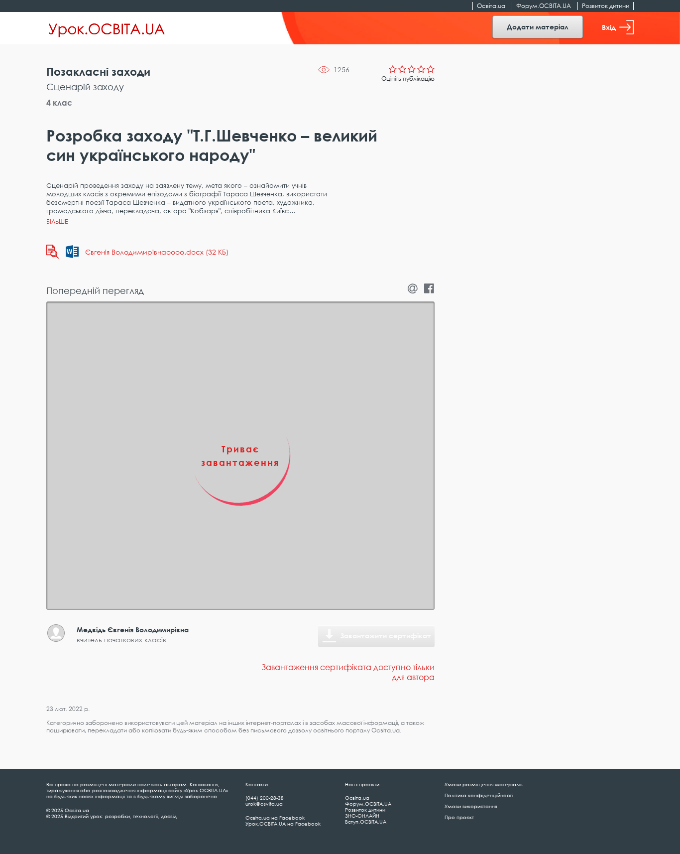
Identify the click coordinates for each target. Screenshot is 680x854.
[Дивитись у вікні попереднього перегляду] (52, 252)
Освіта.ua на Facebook (275, 818)
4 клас (59, 103)
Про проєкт (459, 817)
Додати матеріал (537, 26)
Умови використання (471, 806)
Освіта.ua (491, 5)
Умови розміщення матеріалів (484, 784)
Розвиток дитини (605, 5)
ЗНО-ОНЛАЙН (362, 816)
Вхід (609, 27)
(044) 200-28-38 (264, 798)
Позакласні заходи (98, 71)
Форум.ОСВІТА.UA (543, 5)
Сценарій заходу (85, 86)
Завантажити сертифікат (385, 635)
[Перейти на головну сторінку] (106, 28)
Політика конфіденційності (479, 795)
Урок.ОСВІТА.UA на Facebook (283, 824)
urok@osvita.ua (264, 804)
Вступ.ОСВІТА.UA (365, 822)
